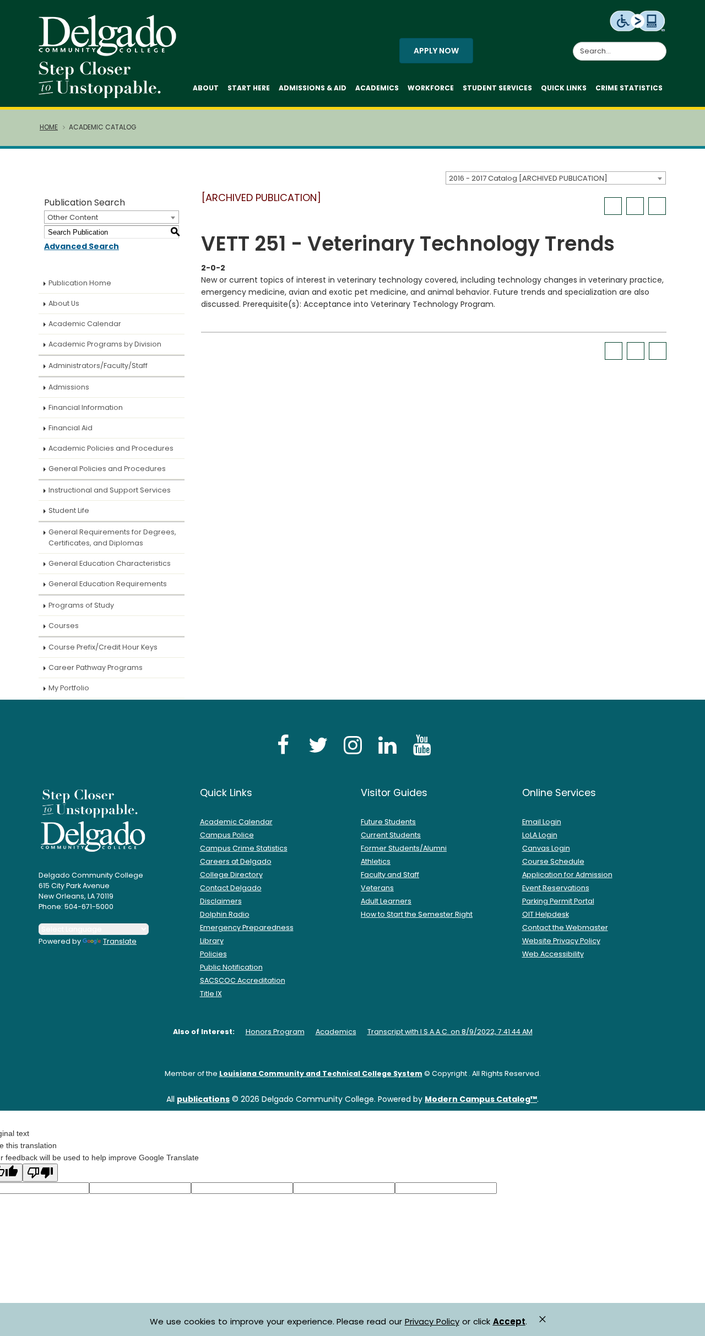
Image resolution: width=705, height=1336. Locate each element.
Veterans (377, 888)
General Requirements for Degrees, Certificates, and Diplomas (112, 537)
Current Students (391, 835)
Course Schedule (553, 861)
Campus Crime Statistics (244, 848)
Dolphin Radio (225, 914)
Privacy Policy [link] (432, 1321)
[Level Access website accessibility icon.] (638, 20)
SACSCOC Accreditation (242, 980)
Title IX (211, 993)
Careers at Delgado (236, 861)
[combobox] (556, 178)
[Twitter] (317, 744)
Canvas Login (546, 848)
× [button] (542, 1319)
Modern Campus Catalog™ (481, 1099)
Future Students (388, 821)
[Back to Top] (686, 1323)
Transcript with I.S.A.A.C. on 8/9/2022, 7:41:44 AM (450, 1031)
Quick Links (564, 88)
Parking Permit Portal (558, 901)
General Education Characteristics (109, 563)
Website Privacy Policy (561, 940)
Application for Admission (567, 874)
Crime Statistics (629, 88)
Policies (213, 954)
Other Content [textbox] (72, 217)
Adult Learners (386, 901)
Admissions (68, 387)
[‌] (111, 52)
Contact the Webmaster (565, 927)
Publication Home (79, 283)
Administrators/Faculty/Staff (98, 365)
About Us (63, 303)
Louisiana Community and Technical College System (320, 1073)
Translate (120, 941)
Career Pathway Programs (95, 667)
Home (49, 127)
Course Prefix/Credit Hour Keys (103, 647)
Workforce (431, 88)
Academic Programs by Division (104, 344)
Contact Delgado (231, 888)
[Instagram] (352, 744)
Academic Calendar (84, 323)
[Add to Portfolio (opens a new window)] (613, 206)
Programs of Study (81, 605)
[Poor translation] (40, 1173)
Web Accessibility (553, 954)
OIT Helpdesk (545, 914)
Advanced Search (81, 246)
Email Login (541, 821)
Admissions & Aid (312, 88)
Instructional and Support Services (109, 490)
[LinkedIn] (387, 744)
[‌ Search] (659, 45)
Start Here (248, 88)
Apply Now (436, 50)
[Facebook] (283, 744)
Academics (377, 88)
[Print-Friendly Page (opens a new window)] (635, 206)
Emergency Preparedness (247, 927)
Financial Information (85, 407)
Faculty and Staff (390, 874)
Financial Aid (70, 427)
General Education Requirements (107, 583)
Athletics (376, 861)
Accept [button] (509, 1322)
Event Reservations (555, 888)
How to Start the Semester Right (417, 914)
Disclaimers (221, 901)
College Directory (231, 874)
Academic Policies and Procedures (110, 448)
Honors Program (275, 1031)
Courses (63, 625)
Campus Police (227, 835)
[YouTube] (421, 744)
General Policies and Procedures (107, 468)
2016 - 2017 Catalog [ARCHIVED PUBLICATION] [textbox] (528, 178)
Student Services (497, 88)
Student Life (68, 510)
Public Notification (231, 967)
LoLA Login (539, 835)
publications (203, 1099)
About (206, 88)
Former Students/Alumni (404, 848)
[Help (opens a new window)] (657, 206)
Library (212, 940)
